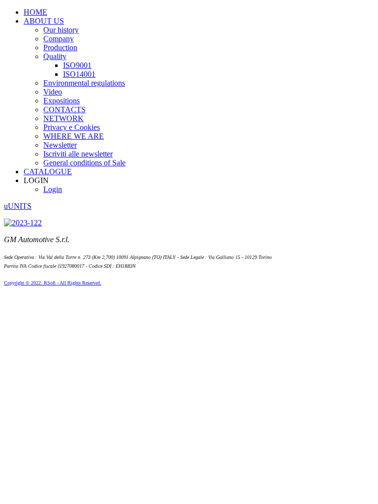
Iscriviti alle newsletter (78, 154)
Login (52, 189)
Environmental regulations (84, 83)
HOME (35, 12)
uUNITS (18, 206)
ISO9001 (77, 65)
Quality (54, 56)
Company (58, 38)
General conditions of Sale (84, 162)
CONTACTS (64, 109)
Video (52, 92)
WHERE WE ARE (73, 136)
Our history (61, 30)
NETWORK (63, 118)
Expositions (61, 100)
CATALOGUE (48, 171)
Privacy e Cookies (71, 127)
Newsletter (60, 145)
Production (60, 47)
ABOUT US (44, 21)
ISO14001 (79, 74)
